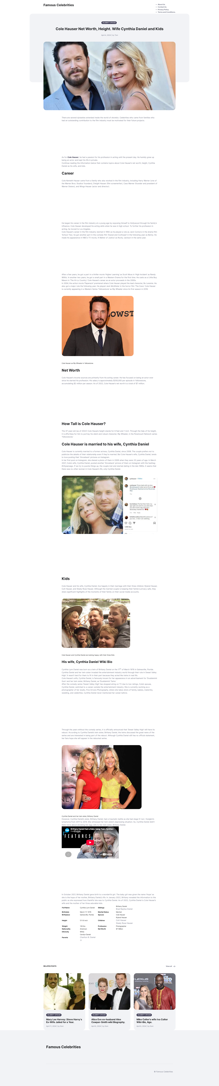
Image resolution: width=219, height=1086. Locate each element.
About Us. (161, 4)
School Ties (67, 235)
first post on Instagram (77, 460)
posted (94, 463)
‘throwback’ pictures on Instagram (94, 457)
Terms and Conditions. (167, 12)
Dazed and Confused (117, 235)
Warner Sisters (68, 186)
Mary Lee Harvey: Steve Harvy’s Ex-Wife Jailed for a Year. (64, 1021)
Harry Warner (144, 180)
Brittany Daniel (89, 681)
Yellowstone (103, 289)
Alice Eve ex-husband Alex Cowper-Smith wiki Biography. (108, 1021)
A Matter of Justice (106, 238)
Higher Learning (112, 274)
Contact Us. (162, 7)
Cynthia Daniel (114, 451)
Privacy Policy (163, 10)
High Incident (141, 274)
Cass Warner (129, 183)
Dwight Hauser (99, 183)
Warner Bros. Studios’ (74, 183)
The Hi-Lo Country (78, 280)
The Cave (139, 286)
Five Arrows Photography (97, 690)
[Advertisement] (109, 139)
